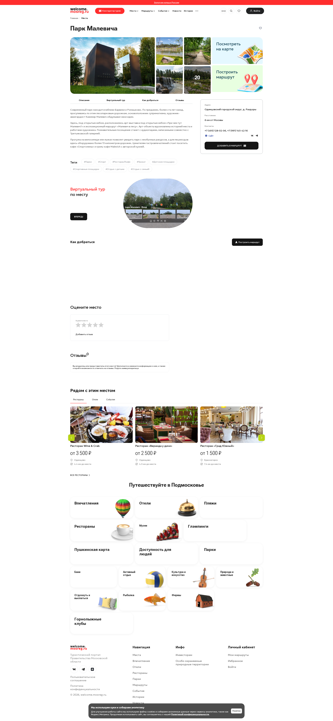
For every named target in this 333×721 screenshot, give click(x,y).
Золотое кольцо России (166, 2)
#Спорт (102, 161)
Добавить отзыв (84, 334)
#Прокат (141, 161)
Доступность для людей (155, 551)
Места (133, 11)
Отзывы (179, 100)
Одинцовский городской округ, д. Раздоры (230, 109)
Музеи (143, 525)
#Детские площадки (163, 161)
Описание (84, 100)
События (162, 11)
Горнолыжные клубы (87, 621)
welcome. (78, 647)
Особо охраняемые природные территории (192, 662)
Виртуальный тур (116, 100)
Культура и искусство (179, 573)
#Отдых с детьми (115, 169)
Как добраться (150, 100)
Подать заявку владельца (126, 368)
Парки (210, 549)
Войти (232, 667)
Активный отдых (129, 573)
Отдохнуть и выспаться (82, 597)
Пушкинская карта (92, 549)
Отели (145, 503)
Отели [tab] (95, 399)
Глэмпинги (198, 526)
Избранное (235, 661)
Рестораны (84, 526)
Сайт (211, 135)
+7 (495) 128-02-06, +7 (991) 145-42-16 (226, 130)
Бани (77, 572)
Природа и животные (226, 573)
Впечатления (86, 503)
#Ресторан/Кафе (121, 161)
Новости (176, 11)
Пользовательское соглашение (82, 678)
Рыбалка (128, 595)
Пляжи (210, 503)
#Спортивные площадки (86, 169)
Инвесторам (184, 655)
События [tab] (110, 399)
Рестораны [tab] (78, 399)
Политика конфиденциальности (85, 687)
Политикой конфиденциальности (190, 714)
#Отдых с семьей (140, 169)
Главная (74, 18)
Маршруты (147, 11)
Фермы (176, 595)
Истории (188, 11)
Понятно (236, 711)
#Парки (88, 161)
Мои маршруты (238, 655)
